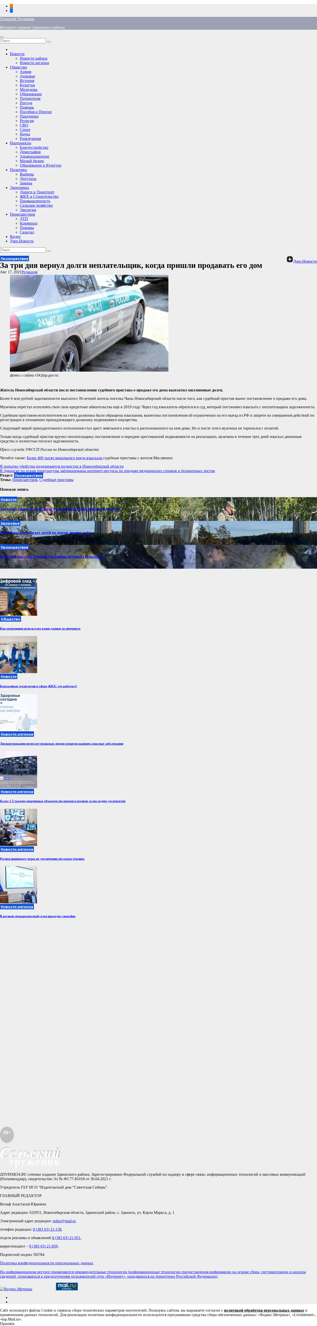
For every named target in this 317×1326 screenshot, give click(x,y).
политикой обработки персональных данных (264, 1310)
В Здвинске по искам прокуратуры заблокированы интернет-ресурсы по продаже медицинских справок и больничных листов (107, 471)
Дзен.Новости (22, 241)
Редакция (29, 272)
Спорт (25, 130)
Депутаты (28, 179)
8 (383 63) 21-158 (47, 1229)
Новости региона (34, 63)
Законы (26, 183)
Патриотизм (30, 98)
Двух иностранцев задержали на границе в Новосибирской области (60, 509)
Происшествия (22, 214)
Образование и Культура (40, 165)
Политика (18, 170)
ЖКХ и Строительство (39, 196)
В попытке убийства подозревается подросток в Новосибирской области (62, 466)
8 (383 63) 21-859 (43, 1246)
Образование (31, 94)
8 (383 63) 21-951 (66, 1238)
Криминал (28, 223)
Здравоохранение (34, 156)
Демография (30, 152)
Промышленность (35, 201)
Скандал (27, 232)
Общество (18, 67)
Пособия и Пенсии (36, 112)
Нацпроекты (20, 143)
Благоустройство (34, 147)
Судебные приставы (56, 480)
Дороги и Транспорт (37, 192)
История (27, 80)
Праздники (29, 116)
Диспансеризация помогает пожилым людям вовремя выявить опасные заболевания (61, 743)
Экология (28, 210)
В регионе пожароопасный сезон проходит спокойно (38, 916)
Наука (25, 134)
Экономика (19, 187)
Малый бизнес (32, 161)
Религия (27, 121)
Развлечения (30, 138)
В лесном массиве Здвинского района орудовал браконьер (52, 557)
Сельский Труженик (17, 19)
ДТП (24, 219)
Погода (26, 103)
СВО (24, 125)
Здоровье (27, 76)
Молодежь (28, 89)
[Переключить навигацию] (2, 37)
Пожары (27, 228)
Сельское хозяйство (36, 205)
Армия (25, 72)
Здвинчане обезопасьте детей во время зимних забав (46, 533)
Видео (15, 236)
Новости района (33, 58)
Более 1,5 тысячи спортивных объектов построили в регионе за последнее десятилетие (63, 801)
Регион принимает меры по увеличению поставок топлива (42, 859)
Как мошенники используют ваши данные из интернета (40, 628)
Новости (17, 54)
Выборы (27, 174)
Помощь (27, 107)
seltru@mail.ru (64, 1221)
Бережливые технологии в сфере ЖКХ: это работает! (38, 686)
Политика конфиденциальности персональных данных (46, 1263)
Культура (27, 85)
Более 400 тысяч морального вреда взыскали (65, 458)
